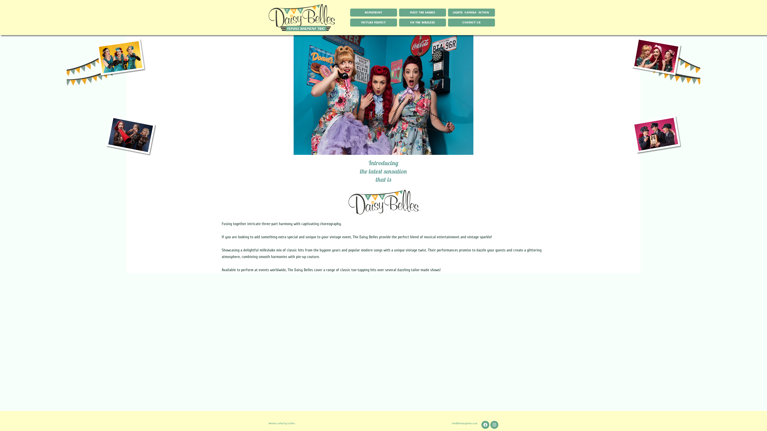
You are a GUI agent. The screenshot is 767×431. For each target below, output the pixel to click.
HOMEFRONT (373, 12)
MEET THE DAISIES (422, 12)
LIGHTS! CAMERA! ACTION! (471, 12)
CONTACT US (471, 22)
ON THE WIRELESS (422, 22)
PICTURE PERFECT (374, 22)
